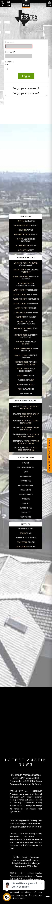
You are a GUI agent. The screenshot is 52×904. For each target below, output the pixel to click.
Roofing (26, 230)
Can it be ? (25, 375)
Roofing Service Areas (25, 400)
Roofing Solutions (26, 257)
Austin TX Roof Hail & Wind (25, 264)
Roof (26, 389)
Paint (26, 380)
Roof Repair (26, 542)
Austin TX (26, 317)
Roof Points (26, 384)
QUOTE (49, 5)
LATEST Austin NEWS (26, 762)
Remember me (9, 63)
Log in (26, 76)
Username (10, 42)
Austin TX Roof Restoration (26, 363)
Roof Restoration (25, 225)
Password (10, 52)
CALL (3, 5)
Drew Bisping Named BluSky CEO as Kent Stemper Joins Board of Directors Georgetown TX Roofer (26, 823)
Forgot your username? (26, 93)
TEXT (8, 5)
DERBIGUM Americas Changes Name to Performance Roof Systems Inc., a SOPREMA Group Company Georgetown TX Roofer (26, 779)
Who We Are (25, 216)
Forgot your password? (26, 88)
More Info (25, 524)
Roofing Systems (26, 457)
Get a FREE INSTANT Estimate (49, 455)
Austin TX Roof (25, 290)
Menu (26, 3)
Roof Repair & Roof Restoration (26, 407)
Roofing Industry (26, 245)
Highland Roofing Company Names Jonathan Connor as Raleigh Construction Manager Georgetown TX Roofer (26, 861)
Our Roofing (26, 250)
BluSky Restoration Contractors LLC (26, 835)
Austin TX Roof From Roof (26, 271)
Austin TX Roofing (26, 277)
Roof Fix (26, 221)
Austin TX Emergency (25, 329)
